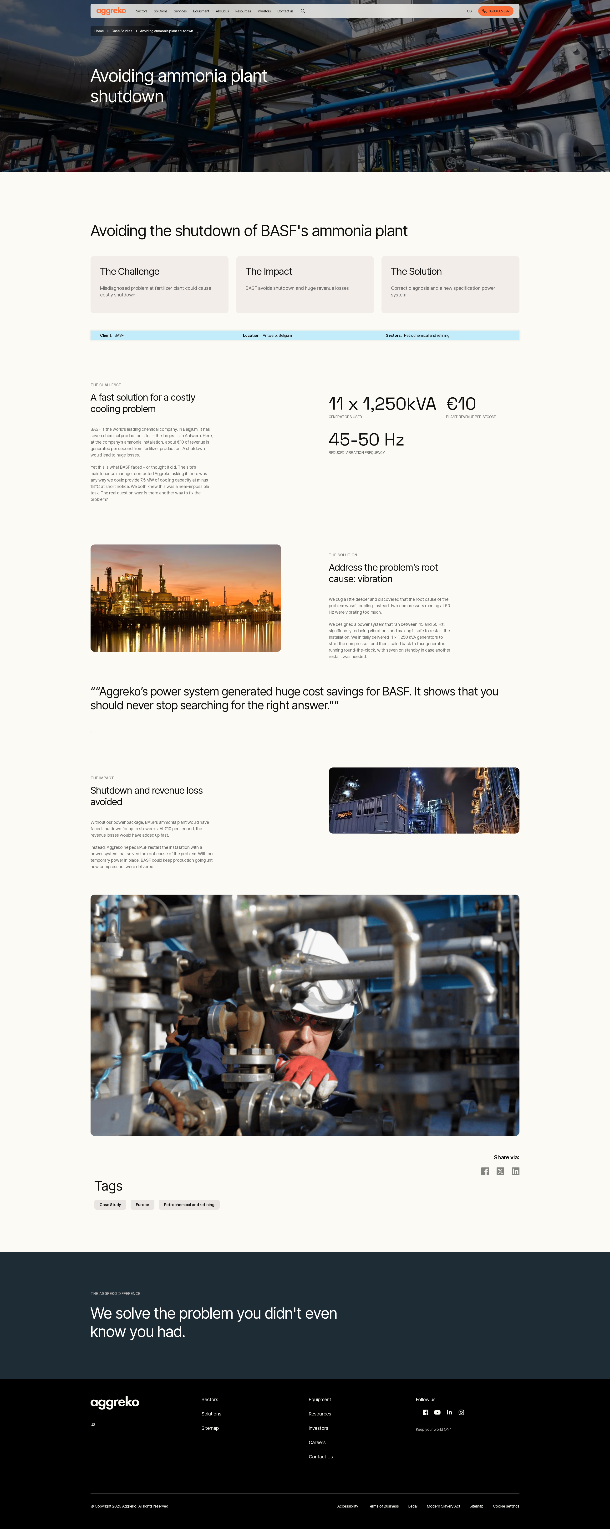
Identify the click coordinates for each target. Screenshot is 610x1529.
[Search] (303, 11)
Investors (318, 1428)
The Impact (269, 271)
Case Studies (122, 31)
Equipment (320, 1399)
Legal (412, 1506)
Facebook (425, 1412)
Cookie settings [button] (506, 1506)
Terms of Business (383, 1506)
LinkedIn (449, 1412)
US (470, 11)
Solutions (211, 1414)
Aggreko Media (437, 1412)
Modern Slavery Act (443, 1506)
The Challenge (129, 271)
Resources (320, 1414)
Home (99, 31)
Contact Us (321, 1457)
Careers (317, 1442)
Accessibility (347, 1506)
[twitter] (500, 1171)
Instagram (461, 1412)
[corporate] (111, 11)
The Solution (416, 271)
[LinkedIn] (515, 1171)
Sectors (210, 1399)
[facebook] (485, 1171)
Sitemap (210, 1428)
